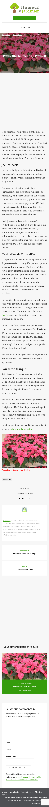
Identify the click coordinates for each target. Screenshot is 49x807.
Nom (8, 743)
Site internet (11, 756)
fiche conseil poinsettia (21, 428)
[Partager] (19, 498)
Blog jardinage (6, 35)
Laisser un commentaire (24, 493)
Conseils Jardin (17, 35)
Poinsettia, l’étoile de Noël (24, 686)
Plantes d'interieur (24, 683)
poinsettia (7, 479)
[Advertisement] (24, 103)
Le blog (4, 792)
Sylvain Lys (12, 800)
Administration (26, 792)
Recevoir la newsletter (24, 18)
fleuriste (6, 315)
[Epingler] (30, 498)
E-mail (8, 750)
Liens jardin (14, 792)
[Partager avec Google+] (26, 498)
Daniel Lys (25, 488)
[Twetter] (23, 498)
